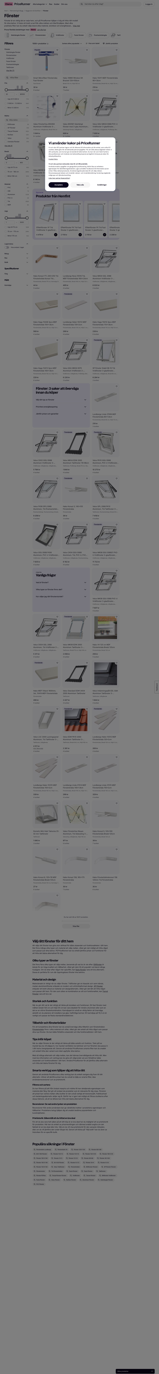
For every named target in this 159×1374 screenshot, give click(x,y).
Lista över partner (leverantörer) (59, 178)
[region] (80, 164)
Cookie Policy (53, 159)
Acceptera (59, 185)
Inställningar (102, 185)
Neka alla (80, 185)
